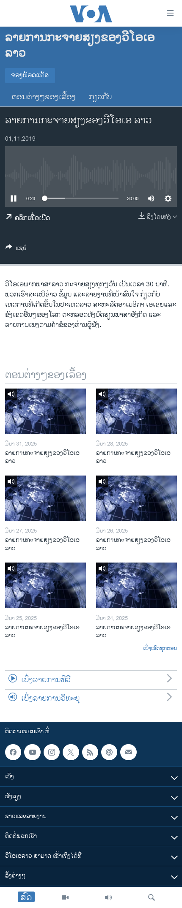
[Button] (16, 249)
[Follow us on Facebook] (13, 752)
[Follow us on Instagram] (52, 752)
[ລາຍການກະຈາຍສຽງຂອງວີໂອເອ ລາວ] (45, 411)
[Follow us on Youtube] (32, 752)
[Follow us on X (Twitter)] (71, 752)
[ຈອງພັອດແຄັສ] (128, 752)
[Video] (65, 897)
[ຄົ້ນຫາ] (151, 897)
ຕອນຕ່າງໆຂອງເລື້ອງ (44, 97)
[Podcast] (109, 752)
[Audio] (108, 897)
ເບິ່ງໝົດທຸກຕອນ (160, 648)
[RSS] (90, 752)
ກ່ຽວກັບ (100, 97)
